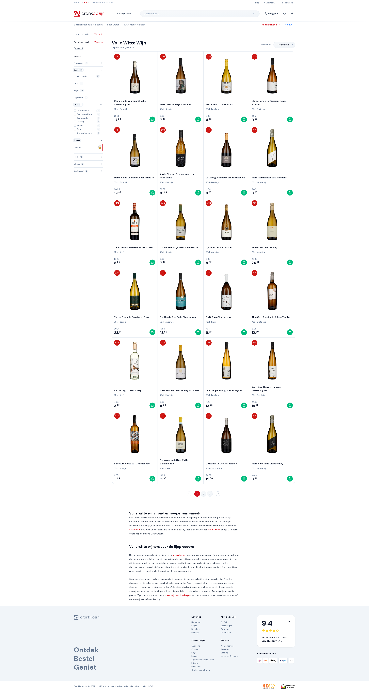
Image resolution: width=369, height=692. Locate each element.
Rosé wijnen (113, 24)
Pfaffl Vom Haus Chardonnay (267, 463)
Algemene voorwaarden (202, 659)
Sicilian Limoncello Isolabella (88, 24)
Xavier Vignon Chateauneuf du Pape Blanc (177, 176)
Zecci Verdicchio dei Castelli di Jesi (133, 247)
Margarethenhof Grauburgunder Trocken (269, 102)
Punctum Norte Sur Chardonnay (132, 463)
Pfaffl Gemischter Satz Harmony (269, 177)
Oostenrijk (262, 182)
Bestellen (225, 649)
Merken (194, 656)
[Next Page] (218, 493)
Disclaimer (196, 666)
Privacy (194, 663)
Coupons (225, 629)
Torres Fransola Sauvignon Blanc (132, 317)
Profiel (224, 622)
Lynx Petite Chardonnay (219, 247)
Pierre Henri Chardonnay (219, 104)
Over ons (195, 646)
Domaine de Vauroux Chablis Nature (134, 177)
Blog (193, 652)
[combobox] (284, 45)
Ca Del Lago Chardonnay (127, 390)
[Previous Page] (189, 493)
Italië (122, 252)
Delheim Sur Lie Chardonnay (221, 463)
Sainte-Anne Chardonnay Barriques (179, 390)
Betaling (224, 652)
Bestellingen (226, 625)
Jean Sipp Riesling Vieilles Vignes (224, 390)
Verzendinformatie (229, 656)
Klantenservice (228, 646)
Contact (195, 649)
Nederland (196, 622)
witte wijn (134, 529)
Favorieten (226, 632)
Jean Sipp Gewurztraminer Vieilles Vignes (266, 388)
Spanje (168, 109)
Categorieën (124, 13)
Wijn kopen (214, 529)
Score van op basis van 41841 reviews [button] (93, 2)
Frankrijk (123, 109)
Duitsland (261, 109)
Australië (169, 322)
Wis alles (98, 42)
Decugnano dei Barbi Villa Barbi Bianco (174, 462)
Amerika (215, 252)
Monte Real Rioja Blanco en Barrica (179, 247)
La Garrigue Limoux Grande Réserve (225, 177)
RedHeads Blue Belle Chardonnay (178, 317)
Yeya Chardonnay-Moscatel (175, 104)
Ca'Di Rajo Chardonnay (218, 317)
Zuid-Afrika (216, 468)
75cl (116, 109)
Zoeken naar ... (151, 13)
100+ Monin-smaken (134, 24)
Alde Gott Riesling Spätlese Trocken (271, 317)
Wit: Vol (77, 48)
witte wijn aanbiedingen (178, 595)
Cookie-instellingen (200, 670)
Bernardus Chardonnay (264, 247)
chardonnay (180, 554)
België (194, 625)
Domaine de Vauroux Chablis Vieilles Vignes (130, 102)
